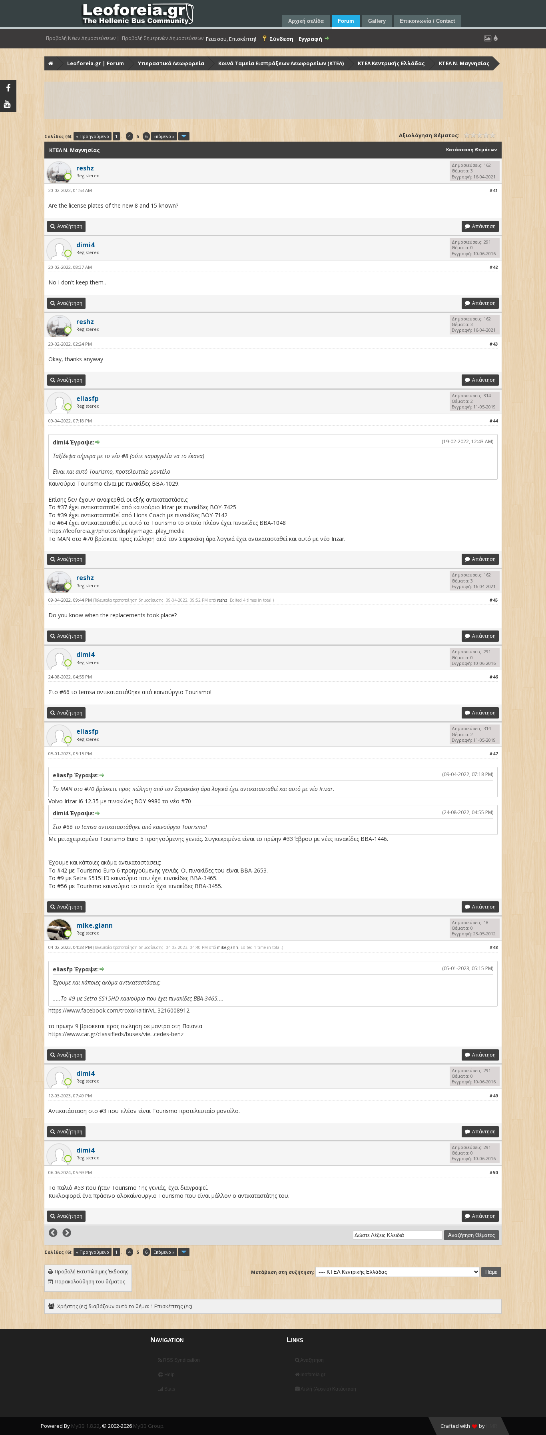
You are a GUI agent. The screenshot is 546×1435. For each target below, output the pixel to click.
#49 (493, 1096)
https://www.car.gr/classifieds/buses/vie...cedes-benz (115, 1034)
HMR (491, 1425)
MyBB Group (148, 1425)
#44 (493, 421)
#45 (493, 600)
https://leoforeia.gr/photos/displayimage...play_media (116, 530)
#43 (493, 344)
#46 (493, 677)
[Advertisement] (273, 100)
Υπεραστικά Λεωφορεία (171, 63)
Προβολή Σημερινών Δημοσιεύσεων (162, 38)
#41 (493, 190)
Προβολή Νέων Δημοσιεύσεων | (83, 38)
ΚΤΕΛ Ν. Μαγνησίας (464, 63)
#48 (493, 947)
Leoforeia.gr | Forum (95, 63)
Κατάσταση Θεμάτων (471, 149)
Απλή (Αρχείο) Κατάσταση (328, 1389)
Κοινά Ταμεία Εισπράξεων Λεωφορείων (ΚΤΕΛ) (281, 63)
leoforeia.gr (312, 1374)
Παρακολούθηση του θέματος (90, 1281)
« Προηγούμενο (92, 136)
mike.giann (227, 947)
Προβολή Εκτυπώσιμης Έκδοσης (91, 1271)
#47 (493, 754)
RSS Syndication (181, 1360)
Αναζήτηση (311, 1360)
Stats (169, 1389)
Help (169, 1374)
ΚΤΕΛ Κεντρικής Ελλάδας (391, 63)
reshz (222, 600)
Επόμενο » (164, 136)
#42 (493, 267)
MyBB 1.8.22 (85, 1425)
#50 (493, 1172)
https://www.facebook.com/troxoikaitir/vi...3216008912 (118, 1010)
